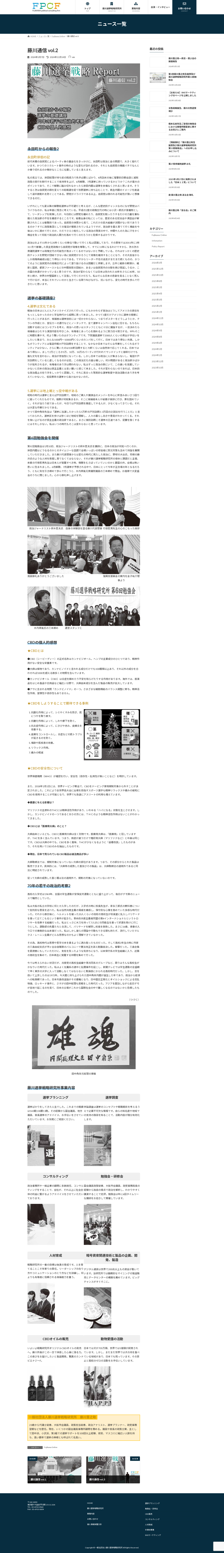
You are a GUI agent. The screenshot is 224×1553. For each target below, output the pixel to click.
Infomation (157, 240)
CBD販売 (148, 1514)
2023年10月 (157, 367)
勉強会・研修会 (151, 1509)
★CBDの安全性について (45, 768)
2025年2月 (157, 305)
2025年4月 (157, 293)
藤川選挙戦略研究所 (95, 1508)
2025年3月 (157, 299)
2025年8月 (157, 281)
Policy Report (158, 246)
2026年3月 (157, 262)
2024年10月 (157, 324)
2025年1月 (157, 312)
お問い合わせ (92, 1519)
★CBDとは (35, 650)
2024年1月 (157, 355)
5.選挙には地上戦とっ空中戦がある (52, 391)
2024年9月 (157, 330)
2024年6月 (157, 343)
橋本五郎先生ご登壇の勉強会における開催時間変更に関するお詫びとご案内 (182, 126)
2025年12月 (157, 268)
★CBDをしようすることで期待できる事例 (57, 703)
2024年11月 (157, 318)
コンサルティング (152, 1519)
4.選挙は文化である (41, 306)
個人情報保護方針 (94, 1524)
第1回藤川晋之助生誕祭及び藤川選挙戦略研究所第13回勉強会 (183, 77)
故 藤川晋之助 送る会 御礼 (181, 194)
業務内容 (90, 1514)
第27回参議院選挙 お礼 (180, 163)
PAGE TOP (216, 1503)
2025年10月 (157, 275)
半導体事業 (149, 1530)
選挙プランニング (152, 1503)
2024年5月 (157, 349)
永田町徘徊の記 (38, 157)
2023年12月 (157, 361)
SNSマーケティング (153, 1535)
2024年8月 (157, 336)
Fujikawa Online (50, 1447)
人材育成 (148, 1525)
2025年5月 (157, 287)
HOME (90, 1503)
